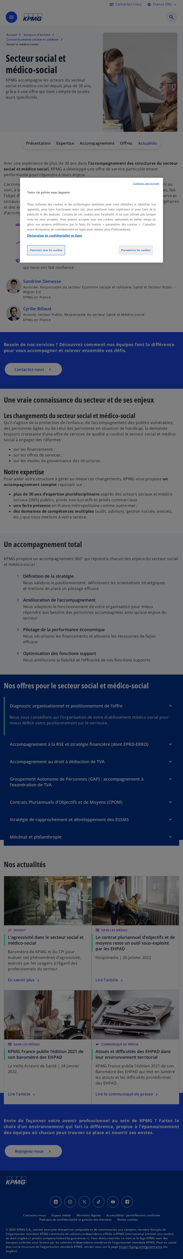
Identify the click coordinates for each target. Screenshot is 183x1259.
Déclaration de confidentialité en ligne (54, 235)
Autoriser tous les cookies (46, 250)
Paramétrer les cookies (136, 250)
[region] (91, 220)
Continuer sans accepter (146, 183)
